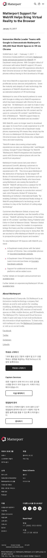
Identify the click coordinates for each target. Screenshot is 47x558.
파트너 (3, 455)
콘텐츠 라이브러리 (7, 514)
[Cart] (39, 4)
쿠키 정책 (27, 545)
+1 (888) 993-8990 (32, 526)
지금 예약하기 (19, 393)
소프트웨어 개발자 (7, 459)
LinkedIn (6, 344)
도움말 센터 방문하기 (7, 507)
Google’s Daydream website (21, 254)
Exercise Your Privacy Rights (14, 547)
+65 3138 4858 (30, 533)
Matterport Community (33, 323)
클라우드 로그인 (28, 455)
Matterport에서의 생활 (8, 481)
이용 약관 (3, 545)
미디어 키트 (26, 481)
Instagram (7, 340)
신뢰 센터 (4, 521)
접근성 (3, 527)
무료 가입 (26, 459)
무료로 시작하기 (19, 368)
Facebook (7, 331)
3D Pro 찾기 (5, 462)
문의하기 (19, 421)
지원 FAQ (4, 511)
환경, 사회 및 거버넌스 (8, 488)
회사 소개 (4, 474)
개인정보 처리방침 (15, 545)
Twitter (5, 335)
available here (8, 279)
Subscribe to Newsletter (8, 478)
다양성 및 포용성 (6, 485)
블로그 (25, 474)
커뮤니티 (4, 524)
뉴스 (24, 478)
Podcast (4, 495)
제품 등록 (4, 517)
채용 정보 (4, 491)
